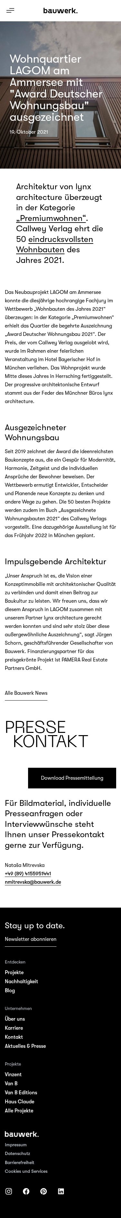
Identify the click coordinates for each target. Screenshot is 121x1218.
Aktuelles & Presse (25, 1046)
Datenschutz (17, 1153)
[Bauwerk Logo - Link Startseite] (60, 11)
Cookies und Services (26, 1171)
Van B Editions (21, 1093)
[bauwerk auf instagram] (9, 1191)
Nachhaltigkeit (21, 981)
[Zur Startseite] (22, 1134)
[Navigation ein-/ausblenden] (10, 10)
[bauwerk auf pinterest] (43, 1191)
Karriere (14, 1028)
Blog (10, 991)
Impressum (16, 1144)
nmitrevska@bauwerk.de (33, 882)
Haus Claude (19, 1102)
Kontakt (14, 1037)
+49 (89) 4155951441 (28, 874)
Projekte (14, 972)
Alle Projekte (19, 1111)
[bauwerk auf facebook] (26, 1191)
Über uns (15, 1019)
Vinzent (13, 1074)
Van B (11, 1084)
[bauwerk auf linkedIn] (61, 1191)
